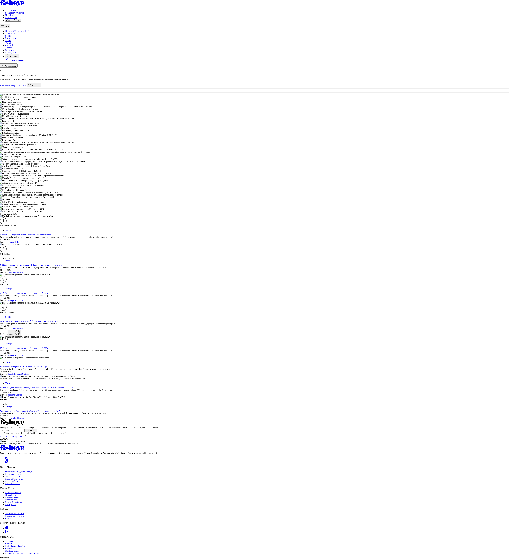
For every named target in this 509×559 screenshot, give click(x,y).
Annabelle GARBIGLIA (18, 374)
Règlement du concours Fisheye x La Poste (23, 553)
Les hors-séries (11, 481)
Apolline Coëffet (15, 395)
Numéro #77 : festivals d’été (17, 31)
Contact (8, 544)
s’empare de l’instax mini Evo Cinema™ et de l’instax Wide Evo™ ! (31, 411)
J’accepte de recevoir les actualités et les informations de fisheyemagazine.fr (34, 433)
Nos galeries (10, 495)
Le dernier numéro (13, 474)
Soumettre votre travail (14, 13)
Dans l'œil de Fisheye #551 (11, 436)
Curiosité (9, 45)
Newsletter (9, 15)
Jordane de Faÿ (14, 242)
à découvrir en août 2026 (24, 293)
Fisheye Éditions (12, 497)
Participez (9, 50)
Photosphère (10, 52)
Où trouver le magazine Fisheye (18, 472)
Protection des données (15, 546)
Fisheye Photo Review (14, 479)
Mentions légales (12, 551)
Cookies (8, 548)
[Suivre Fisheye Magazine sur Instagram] (6, 463)
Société (8, 36)
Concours (9, 518)
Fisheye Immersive (13, 492)
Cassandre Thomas (16, 272)
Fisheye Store (11, 17)
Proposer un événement (15, 516)
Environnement (11, 38)
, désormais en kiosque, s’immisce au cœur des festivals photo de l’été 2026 (36, 388)
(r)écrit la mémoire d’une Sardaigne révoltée (25, 235)
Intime (8, 40)
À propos (9, 541)
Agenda (8, 48)
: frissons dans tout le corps (24, 367)
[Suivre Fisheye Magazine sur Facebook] (6, 459)
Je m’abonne (31, 430)
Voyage (8, 43)
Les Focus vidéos (12, 483)
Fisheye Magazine (15, 300)
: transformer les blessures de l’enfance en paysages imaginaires (31, 265)
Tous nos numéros (13, 476)
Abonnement (10, 10)
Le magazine (10, 504)
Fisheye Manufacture (14, 502)
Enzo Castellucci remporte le (29, 321)
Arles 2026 (10, 33)
